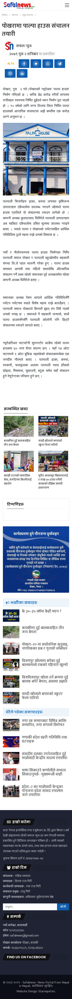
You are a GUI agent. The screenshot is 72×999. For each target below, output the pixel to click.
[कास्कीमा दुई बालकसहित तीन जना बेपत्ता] (19, 426)
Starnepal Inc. (47, 991)
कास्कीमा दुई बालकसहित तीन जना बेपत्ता (43, 630)
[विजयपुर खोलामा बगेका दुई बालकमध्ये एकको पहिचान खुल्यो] (11, 665)
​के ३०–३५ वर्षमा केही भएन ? (41, 611)
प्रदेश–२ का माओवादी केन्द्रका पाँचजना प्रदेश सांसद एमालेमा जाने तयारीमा (42, 791)
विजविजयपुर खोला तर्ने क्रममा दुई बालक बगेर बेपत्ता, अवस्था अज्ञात (45, 679)
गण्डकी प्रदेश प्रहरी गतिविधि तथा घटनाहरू (44, 739)
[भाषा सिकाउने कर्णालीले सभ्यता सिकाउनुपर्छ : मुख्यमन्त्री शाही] (11, 774)
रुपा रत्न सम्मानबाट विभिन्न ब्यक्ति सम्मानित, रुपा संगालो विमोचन (44, 723)
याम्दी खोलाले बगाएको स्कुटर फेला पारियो (42, 696)
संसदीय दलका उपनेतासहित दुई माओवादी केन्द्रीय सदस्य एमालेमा (44, 756)
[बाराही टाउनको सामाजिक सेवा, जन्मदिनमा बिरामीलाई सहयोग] (19, 461)
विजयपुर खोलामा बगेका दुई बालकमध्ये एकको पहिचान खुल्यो (45, 663)
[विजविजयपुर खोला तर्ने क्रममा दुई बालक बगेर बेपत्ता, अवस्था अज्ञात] (11, 681)
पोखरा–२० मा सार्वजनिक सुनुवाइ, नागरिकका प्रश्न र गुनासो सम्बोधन (45, 646)
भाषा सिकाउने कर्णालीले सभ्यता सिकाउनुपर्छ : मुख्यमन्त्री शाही (44, 772)
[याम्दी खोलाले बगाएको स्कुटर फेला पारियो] (53, 426)
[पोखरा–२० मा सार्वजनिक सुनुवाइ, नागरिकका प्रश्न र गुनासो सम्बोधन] (11, 649)
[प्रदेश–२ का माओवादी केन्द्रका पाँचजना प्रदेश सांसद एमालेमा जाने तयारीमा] (11, 791)
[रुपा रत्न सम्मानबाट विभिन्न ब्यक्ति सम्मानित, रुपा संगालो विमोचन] (11, 725)
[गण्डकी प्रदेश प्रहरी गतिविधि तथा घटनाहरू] (11, 741)
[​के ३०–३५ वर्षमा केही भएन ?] (11, 615)
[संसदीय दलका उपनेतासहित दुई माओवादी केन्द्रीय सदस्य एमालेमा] (11, 758)
